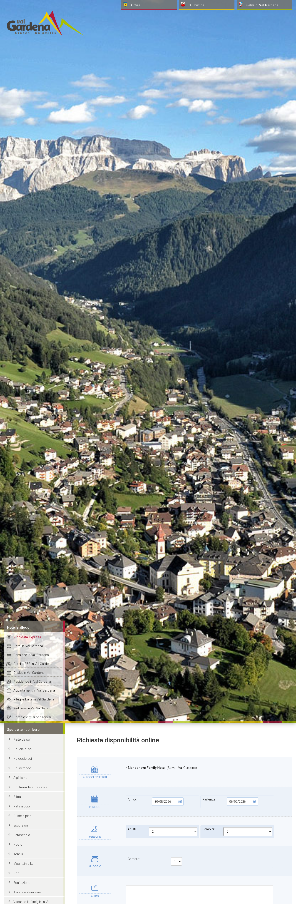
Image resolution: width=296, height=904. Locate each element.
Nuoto (17, 844)
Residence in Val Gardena (32, 682)
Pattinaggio (21, 806)
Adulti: (132, 829)
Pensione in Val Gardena (31, 655)
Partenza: (209, 799)
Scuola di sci (22, 749)
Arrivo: (132, 799)
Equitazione (21, 883)
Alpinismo (20, 778)
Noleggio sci (22, 759)
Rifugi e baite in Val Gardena (33, 699)
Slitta (17, 797)
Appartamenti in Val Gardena (34, 690)
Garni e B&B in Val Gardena (32, 664)
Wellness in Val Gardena (30, 708)
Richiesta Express (27, 637)
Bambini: (208, 829)
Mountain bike (23, 864)
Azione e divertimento (29, 892)
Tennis (18, 854)
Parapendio (21, 835)
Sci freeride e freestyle (30, 787)
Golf (16, 873)
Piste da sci (22, 739)
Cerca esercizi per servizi (32, 717)
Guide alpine (22, 816)
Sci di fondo (22, 768)
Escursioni (20, 825)
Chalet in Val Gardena (28, 673)
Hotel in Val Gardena (28, 646)
